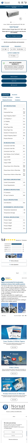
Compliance (17, 100)
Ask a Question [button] (14, 264)
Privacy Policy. (9, 428)
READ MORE (14, 347)
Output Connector (13, 53)
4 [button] (14, 22)
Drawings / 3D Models (7, 97)
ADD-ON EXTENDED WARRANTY (15, 63)
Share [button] (4, 315)
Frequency (18, 46)
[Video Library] (14, 358)
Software (18, 97)
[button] (23, 315)
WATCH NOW (14, 373)
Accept (13, 432)
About (14, 416)
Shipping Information (7, 100)
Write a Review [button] (14, 261)
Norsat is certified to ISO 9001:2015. (14, 411)
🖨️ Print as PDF (14, 85)
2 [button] (12, 22)
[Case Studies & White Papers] (14, 332)
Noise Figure (5, 46)
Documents (14, 94)
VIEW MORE (14, 399)
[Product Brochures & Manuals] (14, 384)
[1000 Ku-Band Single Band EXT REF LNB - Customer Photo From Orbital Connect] (8, 256)
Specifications (5, 94)
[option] (14, 7)
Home (5, 24)
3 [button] (13, 22)
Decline (13, 435)
